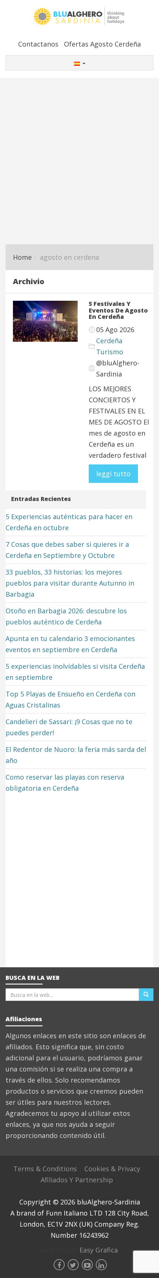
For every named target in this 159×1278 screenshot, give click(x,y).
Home (22, 257)
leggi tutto (113, 473)
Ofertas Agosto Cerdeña (102, 44)
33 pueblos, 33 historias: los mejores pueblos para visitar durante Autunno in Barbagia (70, 583)
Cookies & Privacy (113, 1168)
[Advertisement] (79, 161)
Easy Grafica (99, 1249)
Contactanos (38, 44)
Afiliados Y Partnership (78, 1179)
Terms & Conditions (46, 1168)
